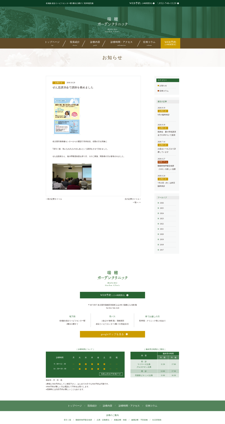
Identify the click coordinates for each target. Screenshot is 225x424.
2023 (162, 219)
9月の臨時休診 (164, 115)
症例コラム (149, 43)
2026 (162, 203)
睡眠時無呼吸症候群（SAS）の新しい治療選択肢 (167, 168)
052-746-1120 (168, 3)
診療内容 (107, 405)
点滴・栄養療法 (103, 420)
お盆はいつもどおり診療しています (167, 150)
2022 (162, 224)
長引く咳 (67, 420)
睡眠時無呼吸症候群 (84, 420)
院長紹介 (75, 43)
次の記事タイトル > (133, 199)
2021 (162, 229)
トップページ (52, 43)
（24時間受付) (140, 3)
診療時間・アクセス (122, 43)
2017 (162, 250)
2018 (162, 245)
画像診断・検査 (120, 420)
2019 (162, 239)
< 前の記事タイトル (54, 199)
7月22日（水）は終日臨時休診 (166, 184)
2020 (162, 234)
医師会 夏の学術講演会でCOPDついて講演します (167, 133)
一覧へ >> (137, 202)
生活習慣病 (156, 420)
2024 (162, 213)
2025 (162, 208)
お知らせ (163, 86)
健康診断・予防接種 (139, 420)
